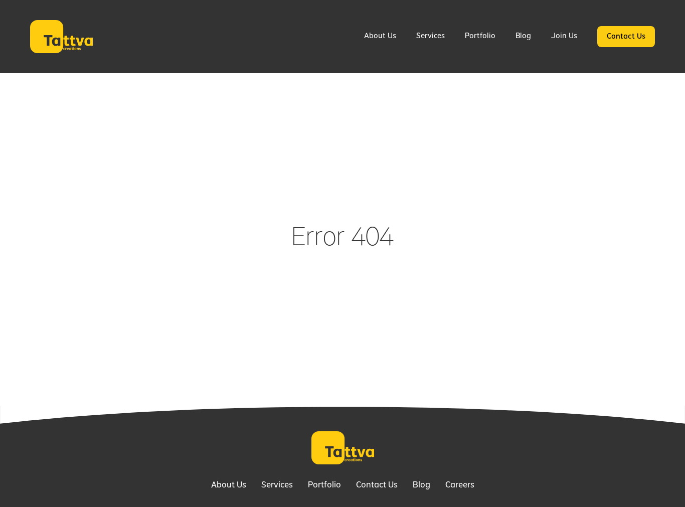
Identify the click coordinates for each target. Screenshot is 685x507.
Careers (459, 485)
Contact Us (626, 37)
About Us (380, 36)
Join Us (564, 36)
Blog (523, 36)
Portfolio (480, 36)
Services (430, 36)
